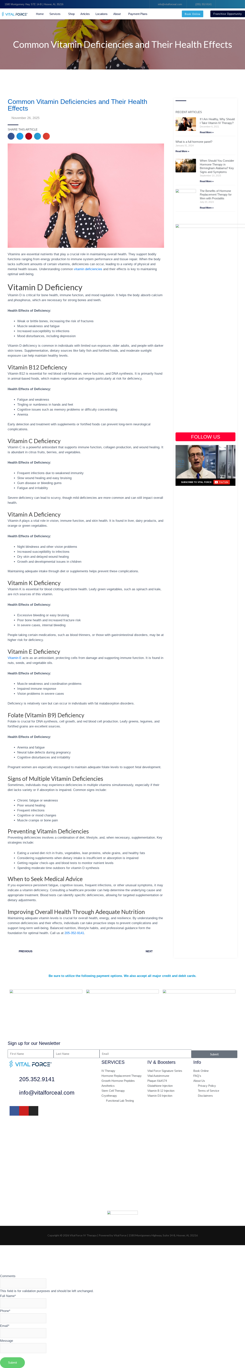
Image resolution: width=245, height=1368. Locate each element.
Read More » (207, 132)
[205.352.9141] (14, 1080)
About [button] (117, 13)
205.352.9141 (37, 1079)
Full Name (8, 1296)
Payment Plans (137, 13)
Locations (102, 13)
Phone (5, 1311)
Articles (85, 13)
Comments (8, 1276)
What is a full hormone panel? (194, 141)
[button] (11, 136)
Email (4, 1325)
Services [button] (54, 13)
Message (6, 1340)
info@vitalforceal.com (46, 1092)
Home (40, 13)
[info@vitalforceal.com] (14, 1093)
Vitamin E (14, 658)
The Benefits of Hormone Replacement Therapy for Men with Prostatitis (216, 194)
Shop (71, 13)
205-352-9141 (74, 933)
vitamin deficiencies (88, 269)
